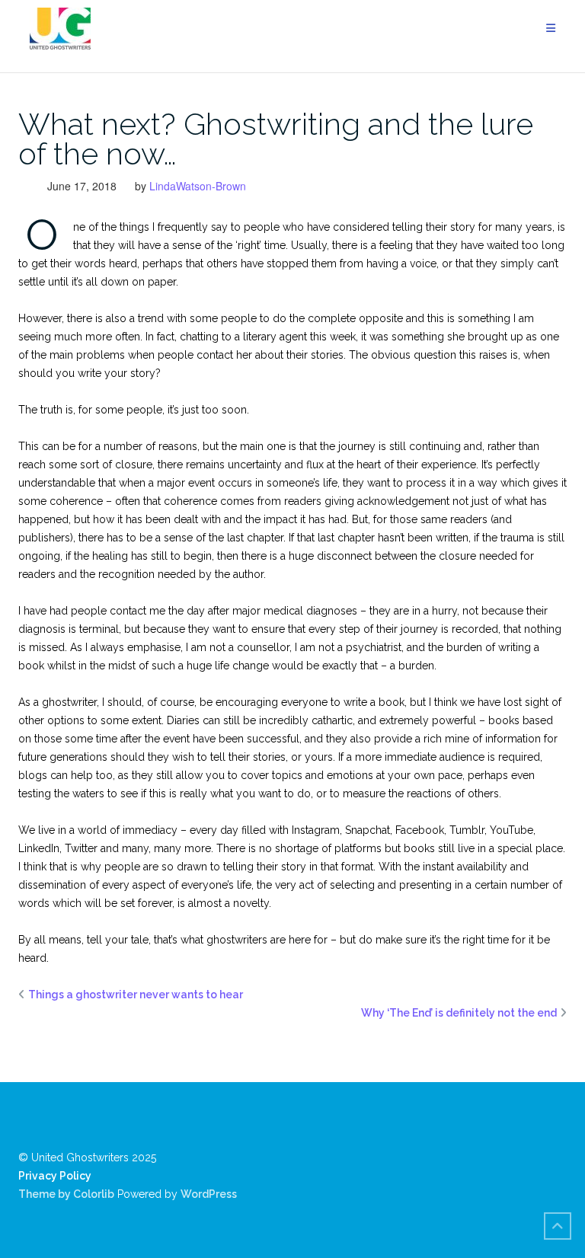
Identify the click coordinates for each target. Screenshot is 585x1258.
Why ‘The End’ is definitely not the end (459, 1013)
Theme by (45, 1194)
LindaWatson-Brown (197, 185)
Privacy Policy (54, 1176)
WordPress (209, 1194)
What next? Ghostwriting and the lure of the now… (275, 138)
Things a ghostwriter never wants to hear (135, 994)
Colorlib (93, 1194)
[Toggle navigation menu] (550, 28)
